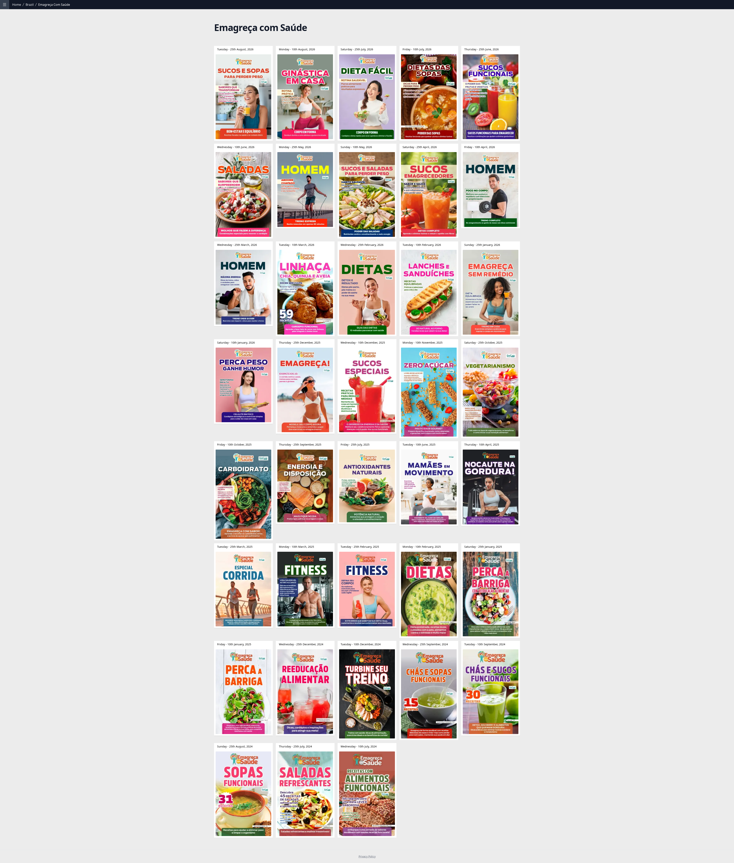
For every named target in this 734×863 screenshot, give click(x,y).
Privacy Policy (367, 856)
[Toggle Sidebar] (4, 4)
